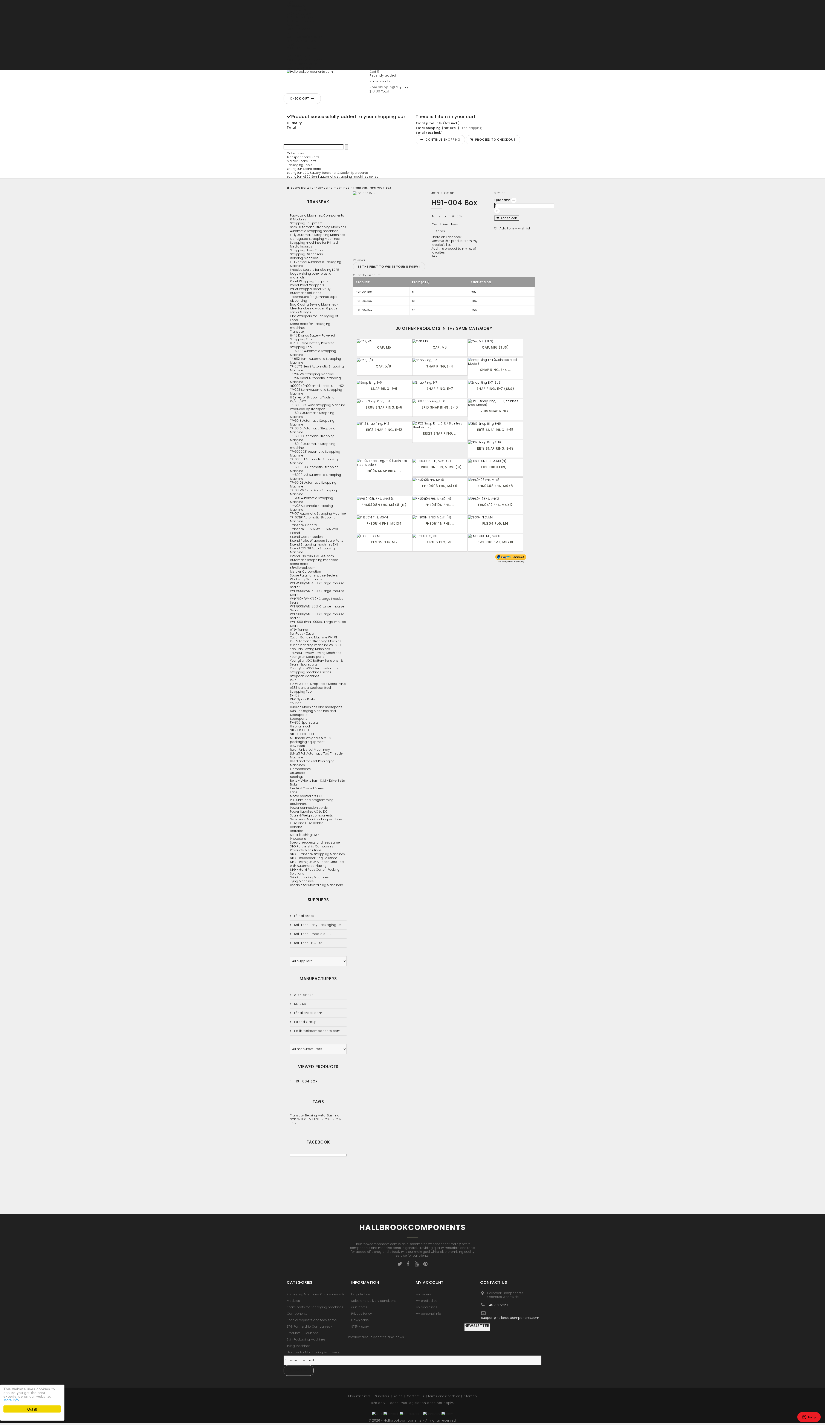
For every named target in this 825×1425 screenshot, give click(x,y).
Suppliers (318, 900)
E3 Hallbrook (304, 916)
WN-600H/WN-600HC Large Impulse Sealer (317, 593)
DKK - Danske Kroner (302, 40)
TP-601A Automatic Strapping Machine (312, 415)
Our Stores (359, 1307)
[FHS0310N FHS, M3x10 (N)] (495, 461)
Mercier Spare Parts (301, 161)
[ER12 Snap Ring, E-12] (384, 423)
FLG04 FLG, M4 (495, 523)
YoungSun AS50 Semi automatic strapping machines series (332, 176)
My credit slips (426, 1301)
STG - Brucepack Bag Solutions (314, 858)
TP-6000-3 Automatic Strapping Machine (314, 469)
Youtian (295, 703)
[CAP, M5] (384, 341)
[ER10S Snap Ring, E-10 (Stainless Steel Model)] (495, 403)
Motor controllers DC (306, 796)
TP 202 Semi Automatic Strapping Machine (315, 380)
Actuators (297, 773)
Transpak (360, 187)
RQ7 (293, 680)
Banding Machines (304, 258)
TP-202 (336, 1119)
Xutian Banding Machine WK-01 (313, 637)
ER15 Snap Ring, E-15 (495, 429)
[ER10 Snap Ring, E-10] (439, 401)
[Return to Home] (288, 187)
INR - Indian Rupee (300, 56)
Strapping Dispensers (306, 254)
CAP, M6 (440, 347)
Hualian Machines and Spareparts (316, 707)
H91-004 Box (306, 1081)
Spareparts (298, 718)
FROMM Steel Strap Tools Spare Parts (318, 684)
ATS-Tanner (303, 995)
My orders (423, 1294)
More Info (11, 1399)
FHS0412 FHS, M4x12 (495, 505)
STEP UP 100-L (299, 730)
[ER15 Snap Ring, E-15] (495, 423)
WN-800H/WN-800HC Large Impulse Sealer (317, 608)
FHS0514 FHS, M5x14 (384, 523)
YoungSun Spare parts (304, 169)
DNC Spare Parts (302, 699)
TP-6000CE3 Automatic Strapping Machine (315, 477)
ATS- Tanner (299, 629)
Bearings (297, 777)
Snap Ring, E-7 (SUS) (495, 388)
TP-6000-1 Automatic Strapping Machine (314, 461)
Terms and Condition (444, 1396)
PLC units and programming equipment (311, 802)
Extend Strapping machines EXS (314, 544)
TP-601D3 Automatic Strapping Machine (313, 484)
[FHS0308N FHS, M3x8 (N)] (439, 461)
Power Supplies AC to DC (309, 811)
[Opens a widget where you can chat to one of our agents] (809, 1417)
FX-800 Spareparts (304, 722)
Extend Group (305, 1022)
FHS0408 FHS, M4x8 (495, 486)
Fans (293, 792)
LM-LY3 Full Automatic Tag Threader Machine (317, 755)
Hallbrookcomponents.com (317, 1031)
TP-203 (325, 1119)
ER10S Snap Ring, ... (495, 411)
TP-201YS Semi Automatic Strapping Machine (317, 368)
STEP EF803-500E (302, 734)
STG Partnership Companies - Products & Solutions (313, 848)
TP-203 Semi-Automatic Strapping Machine (316, 391)
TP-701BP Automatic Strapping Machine (313, 519)
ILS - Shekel (295, 52)
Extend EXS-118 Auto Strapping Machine (312, 550)
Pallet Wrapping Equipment (311, 281)
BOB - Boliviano (298, 29)
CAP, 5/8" (384, 366)
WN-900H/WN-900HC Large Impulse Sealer (317, 616)
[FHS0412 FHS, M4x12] (495, 498)
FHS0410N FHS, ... (439, 505)
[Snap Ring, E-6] (384, 382)
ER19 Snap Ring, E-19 (495, 448)
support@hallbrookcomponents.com (510, 1318)
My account (430, 1282)
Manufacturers (318, 979)
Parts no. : (440, 216)
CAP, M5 (384, 347)
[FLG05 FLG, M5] (384, 536)
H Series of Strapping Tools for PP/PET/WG (313, 399)
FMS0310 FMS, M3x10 (495, 542)
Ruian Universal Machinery (310, 749)
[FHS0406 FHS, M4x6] (439, 480)
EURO (291, 44)
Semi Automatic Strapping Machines (318, 227)
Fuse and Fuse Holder (306, 823)
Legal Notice (360, 1294)
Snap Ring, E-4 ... (495, 369)
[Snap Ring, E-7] (439, 382)
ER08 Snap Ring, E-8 (384, 407)
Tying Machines (302, 881)
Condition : (440, 224)
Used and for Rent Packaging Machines (312, 763)
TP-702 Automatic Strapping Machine (311, 508)
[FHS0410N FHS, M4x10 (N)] (439, 498)
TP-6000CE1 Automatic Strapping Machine (315, 453)
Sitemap (470, 1396)
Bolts (294, 784)
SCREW (295, 1119)
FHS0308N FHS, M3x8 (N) (440, 467)
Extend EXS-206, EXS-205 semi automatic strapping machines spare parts (314, 560)
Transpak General (303, 525)
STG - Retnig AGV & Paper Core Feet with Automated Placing (317, 864)
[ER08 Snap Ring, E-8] (384, 401)
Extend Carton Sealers (307, 537)
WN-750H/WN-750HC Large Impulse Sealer (316, 600)
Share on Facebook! (446, 237)
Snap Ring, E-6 (384, 388)
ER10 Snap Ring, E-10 (440, 407)
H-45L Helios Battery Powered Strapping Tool (312, 345)
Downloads (360, 1320)
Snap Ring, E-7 (439, 388)
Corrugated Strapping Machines (315, 239)
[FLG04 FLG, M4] (495, 517)
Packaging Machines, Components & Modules (317, 217)
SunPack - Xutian (303, 633)
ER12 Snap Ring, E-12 (384, 429)
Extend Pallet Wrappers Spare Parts (316, 540)
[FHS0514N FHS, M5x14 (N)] (439, 517)
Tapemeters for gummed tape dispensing (313, 299)
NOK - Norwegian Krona (304, 60)
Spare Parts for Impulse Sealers (314, 575)
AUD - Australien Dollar (304, 21)
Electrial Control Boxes (307, 788)
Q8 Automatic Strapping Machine (315, 641)
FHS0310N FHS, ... (495, 467)
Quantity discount (366, 275)
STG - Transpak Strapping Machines (317, 854)
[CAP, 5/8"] (384, 360)
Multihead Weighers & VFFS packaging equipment (310, 740)
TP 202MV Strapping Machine (312, 374)
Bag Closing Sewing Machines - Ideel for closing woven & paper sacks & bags (314, 308)
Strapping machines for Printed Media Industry (314, 244)
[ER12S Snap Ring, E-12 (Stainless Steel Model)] (439, 425)
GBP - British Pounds (302, 48)
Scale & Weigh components (311, 815)
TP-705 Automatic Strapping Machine (311, 500)
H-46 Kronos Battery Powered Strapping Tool (312, 337)
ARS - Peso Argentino (303, 17)
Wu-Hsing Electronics (306, 579)
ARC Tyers (297, 746)
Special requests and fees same (315, 842)
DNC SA (299, 1004)
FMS (310, 1119)
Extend (295, 533)
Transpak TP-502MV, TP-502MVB (314, 529)
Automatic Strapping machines (314, 231)
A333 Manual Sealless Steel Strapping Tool (310, 690)
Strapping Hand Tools (306, 250)
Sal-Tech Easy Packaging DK (317, 925)
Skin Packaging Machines (309, 877)
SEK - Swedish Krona (302, 64)
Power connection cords (309, 808)
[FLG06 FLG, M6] (439, 536)
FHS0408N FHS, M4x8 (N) (384, 505)
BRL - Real (294, 33)
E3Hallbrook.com (303, 568)
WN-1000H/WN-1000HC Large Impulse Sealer (318, 624)
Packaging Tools (299, 165)
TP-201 (294, 1123)
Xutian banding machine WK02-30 (316, 645)
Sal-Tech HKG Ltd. (308, 943)
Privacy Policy (361, 1313)
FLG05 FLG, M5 (384, 542)
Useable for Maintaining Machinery (316, 885)
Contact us (416, 1396)
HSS (317, 1119)
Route (398, 1396)
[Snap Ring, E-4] (439, 360)
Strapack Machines (304, 676)
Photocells (298, 838)
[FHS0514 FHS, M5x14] (384, 517)
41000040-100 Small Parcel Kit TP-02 (317, 386)
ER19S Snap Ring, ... (384, 471)
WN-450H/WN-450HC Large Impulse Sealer (317, 585)
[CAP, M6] (439, 341)
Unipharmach (300, 726)
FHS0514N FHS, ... (439, 523)
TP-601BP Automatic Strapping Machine (313, 353)
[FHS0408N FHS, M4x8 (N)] (384, 498)
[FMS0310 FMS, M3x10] (495, 536)
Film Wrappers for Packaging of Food (314, 318)
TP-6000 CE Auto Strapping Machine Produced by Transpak (317, 407)
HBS (304, 1119)
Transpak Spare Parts (303, 157)
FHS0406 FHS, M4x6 (439, 486)
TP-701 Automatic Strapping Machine (318, 513)
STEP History (360, 1326)
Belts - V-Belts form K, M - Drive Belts (317, 780)
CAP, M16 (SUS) (495, 347)
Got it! (32, 1409)
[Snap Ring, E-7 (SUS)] (495, 382)
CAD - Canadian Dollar (304, 37)
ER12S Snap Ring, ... (440, 433)
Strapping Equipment (306, 223)
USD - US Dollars (299, 68)
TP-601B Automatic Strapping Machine (312, 422)
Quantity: (502, 200)
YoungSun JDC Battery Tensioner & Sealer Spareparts (327, 173)
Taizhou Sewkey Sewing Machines (315, 653)
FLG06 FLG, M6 (440, 542)
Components (300, 769)
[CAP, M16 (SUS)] (495, 341)
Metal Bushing (328, 1115)
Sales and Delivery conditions (373, 1301)
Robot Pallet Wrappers (307, 285)
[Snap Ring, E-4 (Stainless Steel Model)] (495, 362)
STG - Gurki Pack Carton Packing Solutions (314, 871)
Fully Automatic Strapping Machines (317, 235)
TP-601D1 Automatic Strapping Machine (312, 430)
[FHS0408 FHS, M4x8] (495, 480)
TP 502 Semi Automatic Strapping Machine (315, 361)
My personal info (428, 1313)
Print (434, 256)
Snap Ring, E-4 (439, 366)
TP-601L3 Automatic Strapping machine (312, 446)
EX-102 (294, 695)
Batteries (297, 831)
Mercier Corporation (305, 571)
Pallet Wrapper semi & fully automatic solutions (310, 291)
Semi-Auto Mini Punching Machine (316, 819)
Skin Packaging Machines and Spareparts (313, 713)
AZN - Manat (296, 25)
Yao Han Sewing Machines (310, 649)
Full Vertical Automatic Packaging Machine (315, 264)
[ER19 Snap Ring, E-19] (495, 442)
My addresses (426, 1307)
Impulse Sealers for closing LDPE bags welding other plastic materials (314, 273)
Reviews (359, 260)
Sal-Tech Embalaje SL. (312, 934)
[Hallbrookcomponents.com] (326, 80)
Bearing (311, 1115)
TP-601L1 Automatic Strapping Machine (312, 438)
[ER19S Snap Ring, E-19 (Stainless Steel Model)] (384, 463)
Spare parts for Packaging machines (320, 187)
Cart (374, 71)
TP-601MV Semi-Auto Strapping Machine (313, 492)
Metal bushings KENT (305, 835)
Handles (296, 827)
